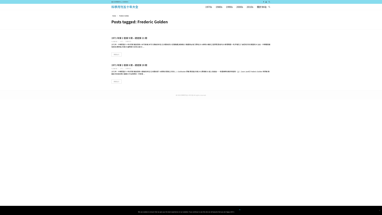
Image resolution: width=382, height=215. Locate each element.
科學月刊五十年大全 (124, 7)
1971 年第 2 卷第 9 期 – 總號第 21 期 (129, 38)
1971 (121, 41)
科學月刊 (128, 41)
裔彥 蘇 (115, 41)
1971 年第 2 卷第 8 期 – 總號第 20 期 (129, 65)
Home (114, 16)
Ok (239, 209)
